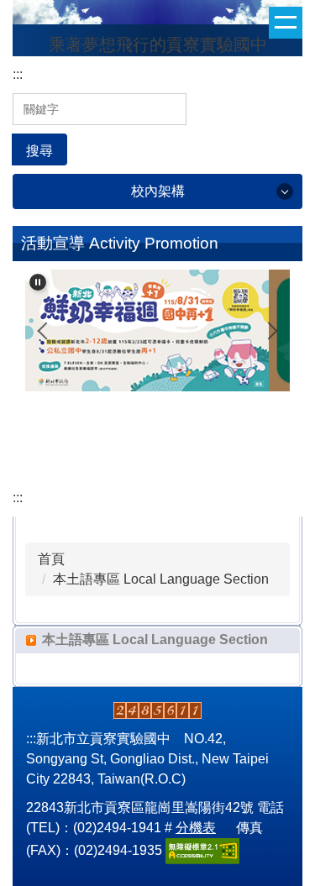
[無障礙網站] (202, 849)
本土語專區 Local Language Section (161, 579)
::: (18, 74)
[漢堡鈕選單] (285, 23)
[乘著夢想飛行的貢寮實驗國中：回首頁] (157, 14)
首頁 (51, 559)
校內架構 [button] (158, 191)
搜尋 (39, 151)
